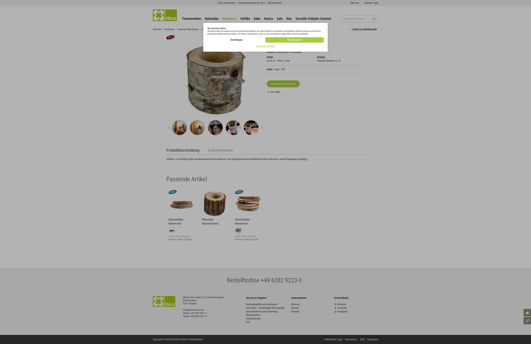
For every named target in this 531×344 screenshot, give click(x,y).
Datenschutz (261, 46)
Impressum (270, 46)
